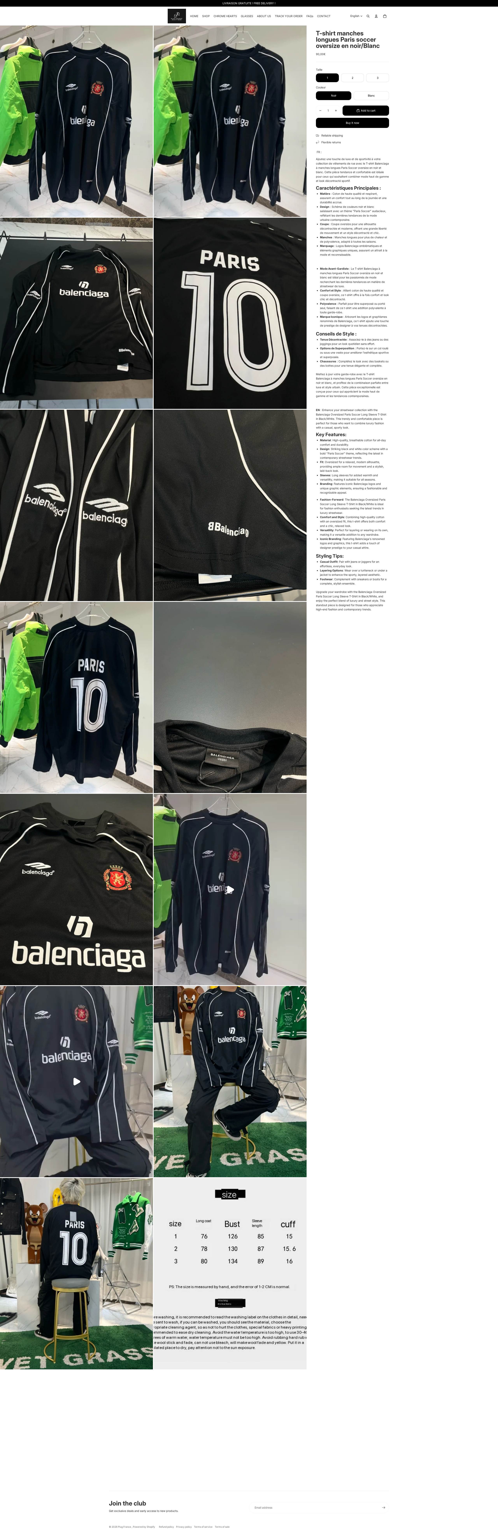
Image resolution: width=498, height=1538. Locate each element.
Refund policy (166, 1526)
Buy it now (352, 122)
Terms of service (203, 1526)
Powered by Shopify (144, 1526)
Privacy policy (184, 1526)
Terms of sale (222, 1526)
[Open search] (368, 16)
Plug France (125, 1526)
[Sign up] (383, 1507)
